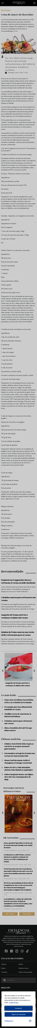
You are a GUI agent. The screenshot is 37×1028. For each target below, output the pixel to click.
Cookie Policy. (14, 1002)
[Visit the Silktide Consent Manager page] (30, 1021)
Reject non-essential (18, 1014)
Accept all (18, 1008)
